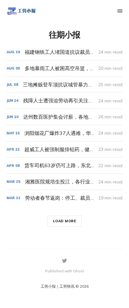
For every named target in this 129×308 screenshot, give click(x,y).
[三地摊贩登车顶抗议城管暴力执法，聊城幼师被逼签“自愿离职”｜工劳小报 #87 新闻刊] (65, 85)
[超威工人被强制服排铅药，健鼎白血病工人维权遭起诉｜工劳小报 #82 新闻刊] (65, 149)
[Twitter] (64, 260)
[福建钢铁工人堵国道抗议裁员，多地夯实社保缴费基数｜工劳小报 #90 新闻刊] (65, 52)
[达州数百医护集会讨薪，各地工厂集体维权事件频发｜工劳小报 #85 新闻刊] (65, 117)
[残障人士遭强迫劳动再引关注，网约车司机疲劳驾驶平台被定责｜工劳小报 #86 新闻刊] (65, 101)
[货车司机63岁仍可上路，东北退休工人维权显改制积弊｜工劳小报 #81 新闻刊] (65, 165)
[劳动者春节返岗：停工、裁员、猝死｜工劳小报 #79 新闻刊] (65, 198)
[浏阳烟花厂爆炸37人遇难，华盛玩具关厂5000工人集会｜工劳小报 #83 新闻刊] (65, 133)
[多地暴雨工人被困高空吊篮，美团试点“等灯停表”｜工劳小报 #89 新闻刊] (65, 68)
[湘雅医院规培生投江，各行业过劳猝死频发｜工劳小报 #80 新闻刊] (65, 182)
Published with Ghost (64, 271)
